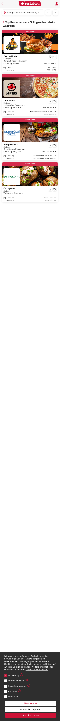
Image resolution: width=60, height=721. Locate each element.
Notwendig (13, 675)
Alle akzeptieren (30, 715)
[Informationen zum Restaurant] (50, 57)
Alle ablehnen (31, 703)
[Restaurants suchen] (48, 13)
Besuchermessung (17, 686)
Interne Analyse (16, 680)
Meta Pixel (13, 696)
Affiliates (12, 691)
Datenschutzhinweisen (37, 669)
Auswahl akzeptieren (30, 709)
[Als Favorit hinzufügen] (55, 57)
